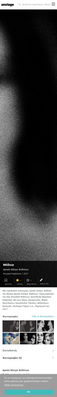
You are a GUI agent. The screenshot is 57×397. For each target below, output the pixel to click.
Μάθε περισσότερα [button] (13, 385)
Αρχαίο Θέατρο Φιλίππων (16, 370)
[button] (53, 4)
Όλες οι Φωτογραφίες (43, 316)
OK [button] (28, 392)
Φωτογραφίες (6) (12, 358)
